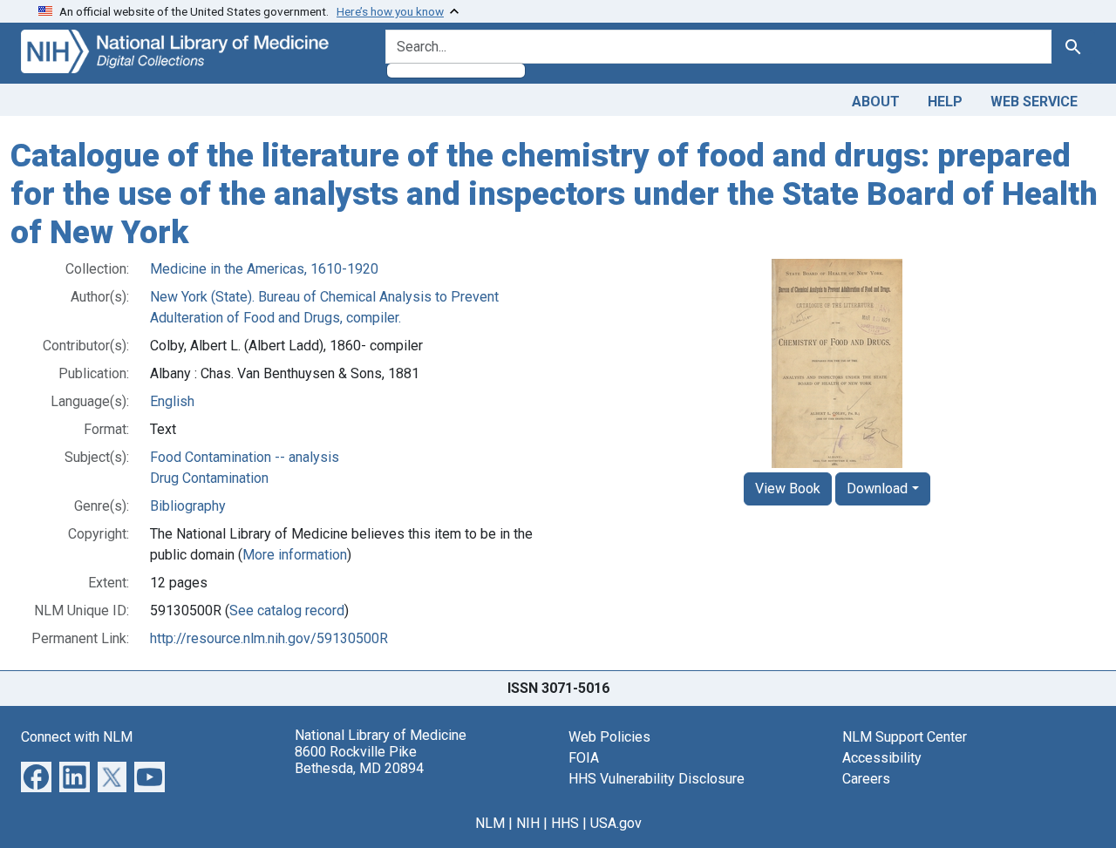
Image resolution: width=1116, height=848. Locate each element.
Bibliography (188, 506)
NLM (490, 823)
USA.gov (616, 823)
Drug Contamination (209, 478)
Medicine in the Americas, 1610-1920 (264, 269)
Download (877, 488)
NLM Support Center (904, 737)
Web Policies (609, 737)
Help (945, 101)
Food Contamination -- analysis (244, 457)
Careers (866, 778)
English (172, 401)
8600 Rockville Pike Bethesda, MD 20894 (359, 760)
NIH (528, 823)
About (876, 101)
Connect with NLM (77, 737)
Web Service (1034, 101)
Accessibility (882, 758)
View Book (787, 488)
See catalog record (286, 610)
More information (294, 554)
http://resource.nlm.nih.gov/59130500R (269, 638)
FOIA (583, 758)
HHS (565, 823)
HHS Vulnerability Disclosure (656, 778)
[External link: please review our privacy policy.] (36, 776)
